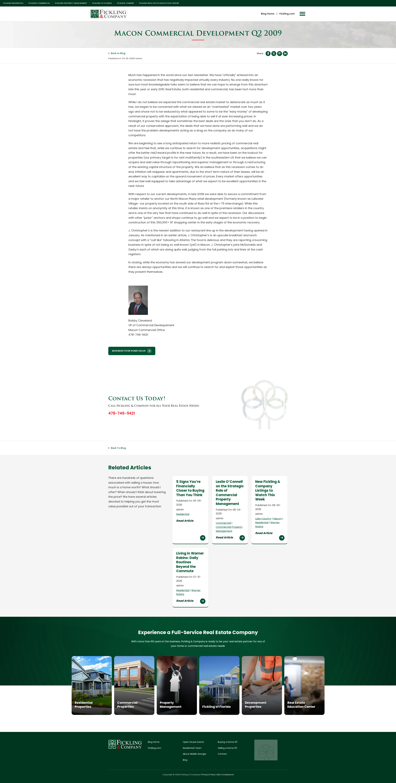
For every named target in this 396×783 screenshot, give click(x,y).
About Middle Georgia (194, 753)
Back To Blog (118, 448)
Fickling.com (287, 13)
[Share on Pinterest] (279, 53)
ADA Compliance (225, 774)
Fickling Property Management (71, 3)
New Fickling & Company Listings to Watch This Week (267, 490)
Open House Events (193, 742)
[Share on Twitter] (273, 53)
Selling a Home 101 (227, 748)
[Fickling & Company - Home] (108, 14)
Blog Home (267, 13)
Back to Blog (118, 53)
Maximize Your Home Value (128, 350)
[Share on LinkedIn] (285, 53)
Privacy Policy (208, 774)
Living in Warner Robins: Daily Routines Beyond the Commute (190, 562)
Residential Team (192, 748)
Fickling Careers (125, 3)
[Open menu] (302, 13)
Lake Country (263, 518)
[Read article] (202, 538)
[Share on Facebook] (268, 53)
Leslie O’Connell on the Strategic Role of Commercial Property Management (230, 492)
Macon (277, 518)
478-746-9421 (121, 413)
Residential (182, 514)
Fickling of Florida (102, 3)
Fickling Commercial (39, 3)
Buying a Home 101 (227, 742)
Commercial (223, 523)
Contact (222, 753)
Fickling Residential (13, 3)
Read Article (184, 521)
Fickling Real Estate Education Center (159, 3)
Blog (185, 759)
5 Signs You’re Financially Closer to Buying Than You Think (190, 488)
